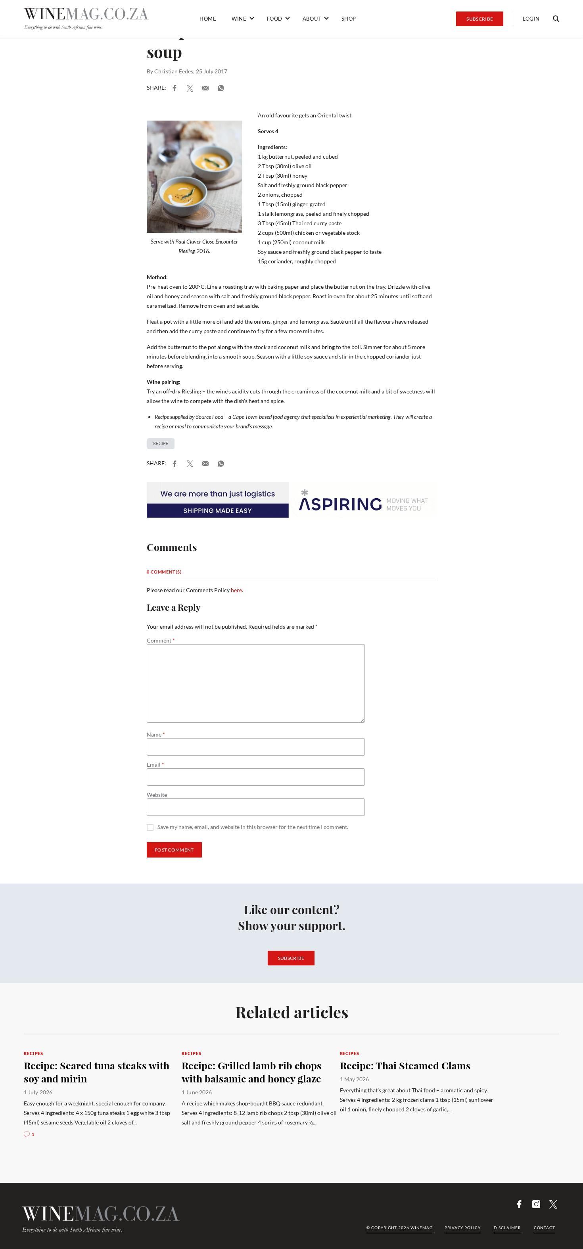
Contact (544, 1227)
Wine (239, 18)
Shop (348, 18)
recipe (161, 443)
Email (155, 764)
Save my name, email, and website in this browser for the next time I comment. (252, 827)
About (312, 18)
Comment (161, 640)
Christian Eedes (173, 71)
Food (274, 18)
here (236, 590)
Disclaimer (507, 1227)
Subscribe (479, 19)
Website (157, 795)
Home (207, 18)
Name (156, 734)
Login (531, 18)
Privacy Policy (463, 1227)
